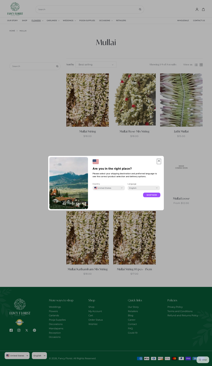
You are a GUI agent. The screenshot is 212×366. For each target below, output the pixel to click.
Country (96, 184)
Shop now (152, 195)
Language (132, 184)
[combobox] (102, 188)
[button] (158, 161)
